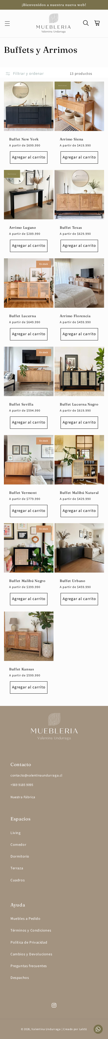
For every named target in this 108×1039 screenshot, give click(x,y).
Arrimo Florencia (75, 316)
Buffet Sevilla (21, 404)
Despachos (19, 977)
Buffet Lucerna (22, 316)
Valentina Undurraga (46, 1029)
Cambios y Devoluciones (31, 954)
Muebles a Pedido (25, 918)
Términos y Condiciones (30, 930)
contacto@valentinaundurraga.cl (36, 775)
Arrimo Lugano (22, 227)
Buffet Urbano (72, 581)
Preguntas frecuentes (28, 966)
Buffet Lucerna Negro (79, 404)
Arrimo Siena (71, 139)
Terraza (16, 868)
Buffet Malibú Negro (27, 581)
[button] (10, 23)
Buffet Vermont (23, 492)
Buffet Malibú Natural (79, 492)
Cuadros (17, 880)
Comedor (18, 844)
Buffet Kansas (21, 669)
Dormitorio (19, 856)
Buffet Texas (71, 227)
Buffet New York (24, 139)
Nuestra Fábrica (22, 797)
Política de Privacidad (28, 942)
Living (15, 833)
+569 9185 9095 (21, 785)
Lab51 (83, 1029)
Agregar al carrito (28, 157)
